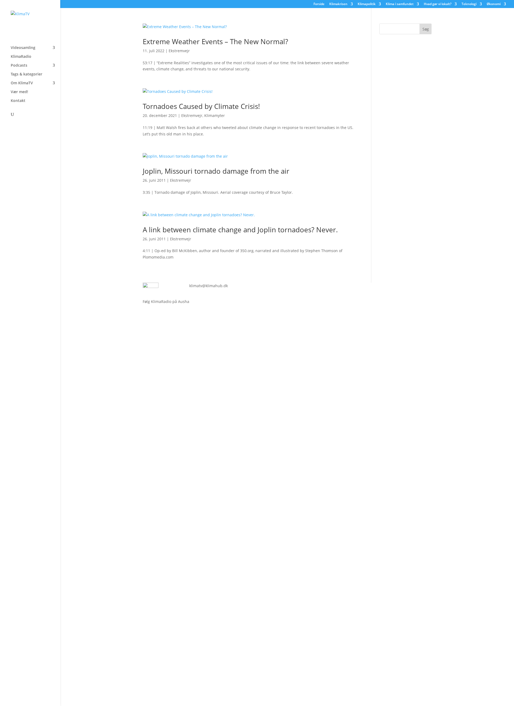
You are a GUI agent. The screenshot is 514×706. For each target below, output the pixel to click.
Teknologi (469, 4)
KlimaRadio (21, 57)
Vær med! (19, 92)
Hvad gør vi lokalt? (437, 4)
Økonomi (494, 4)
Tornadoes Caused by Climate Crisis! (201, 106)
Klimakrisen (338, 4)
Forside (318, 4)
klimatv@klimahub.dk (208, 285)
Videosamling (23, 48)
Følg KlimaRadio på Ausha (166, 301)
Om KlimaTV (22, 83)
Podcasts (19, 65)
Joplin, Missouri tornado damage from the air (216, 171)
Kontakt (18, 101)
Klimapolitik (367, 4)
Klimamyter (214, 115)
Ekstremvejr (179, 50)
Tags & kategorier (26, 74)
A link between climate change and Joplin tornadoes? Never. (240, 229)
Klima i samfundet (400, 4)
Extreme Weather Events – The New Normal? (215, 41)
